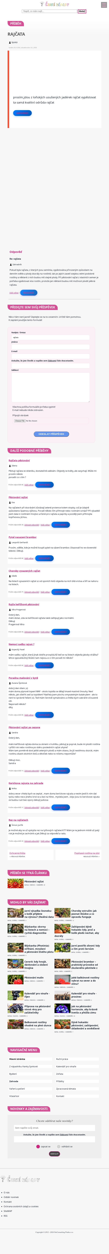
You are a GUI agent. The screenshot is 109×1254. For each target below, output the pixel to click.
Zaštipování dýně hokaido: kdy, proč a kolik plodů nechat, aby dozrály (76, 931)
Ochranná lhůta (17, 853)
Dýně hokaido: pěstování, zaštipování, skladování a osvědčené (85, 1025)
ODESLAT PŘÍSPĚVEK (51, 434)
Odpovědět (22, 113)
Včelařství (14, 1096)
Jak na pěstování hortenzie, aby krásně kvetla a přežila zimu (84, 1009)
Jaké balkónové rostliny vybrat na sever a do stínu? (85, 980)
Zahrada (13, 1081)
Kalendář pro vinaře (66, 1066)
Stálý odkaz (13, 292)
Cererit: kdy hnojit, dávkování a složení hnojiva (36, 964)
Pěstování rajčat (18, 497)
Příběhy (60, 1081)
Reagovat (28, 293)
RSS (5, 1215)
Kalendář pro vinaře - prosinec (84, 995)
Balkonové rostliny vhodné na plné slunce (37, 1024)
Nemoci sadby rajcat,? (21, 644)
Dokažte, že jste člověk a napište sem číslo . (42, 360)
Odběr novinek (11, 1197)
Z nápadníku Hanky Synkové (23, 1066)
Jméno (14, 341)
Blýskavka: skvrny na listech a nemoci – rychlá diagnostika (36, 929)
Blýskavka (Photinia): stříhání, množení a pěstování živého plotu (39, 948)
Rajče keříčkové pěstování (24, 604)
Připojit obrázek (20, 415)
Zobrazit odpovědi (31, 524)
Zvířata (59, 1073)
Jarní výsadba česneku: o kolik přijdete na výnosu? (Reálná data (39, 914)
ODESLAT (54, 1154)
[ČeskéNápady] (54, 6)
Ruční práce (62, 1059)
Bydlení (13, 1073)
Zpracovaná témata (66, 1088)
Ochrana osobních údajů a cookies (21, 1206)
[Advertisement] (55, 69)
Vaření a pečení (17, 1088)
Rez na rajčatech (18, 820)
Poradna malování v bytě (23, 677)
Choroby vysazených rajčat (24, 570)
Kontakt (60, 1096)
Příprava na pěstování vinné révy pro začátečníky (37, 1009)
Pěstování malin (34, 977)
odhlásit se (66, 1146)
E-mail (14, 351)
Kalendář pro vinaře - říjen (37, 995)
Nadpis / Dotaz (18, 332)
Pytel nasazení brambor (23, 537)
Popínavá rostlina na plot (87, 853)
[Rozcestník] (104, 5)
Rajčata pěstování (19, 460)
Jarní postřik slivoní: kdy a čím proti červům (85, 947)
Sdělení (14, 370)
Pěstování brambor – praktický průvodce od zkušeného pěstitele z (84, 964)
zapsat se (45, 1146)
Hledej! (82, 11)
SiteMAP (8, 1211)
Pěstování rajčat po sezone (24, 727)
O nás (7, 1192)
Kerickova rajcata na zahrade (26, 783)
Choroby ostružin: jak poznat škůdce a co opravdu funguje (84, 914)
